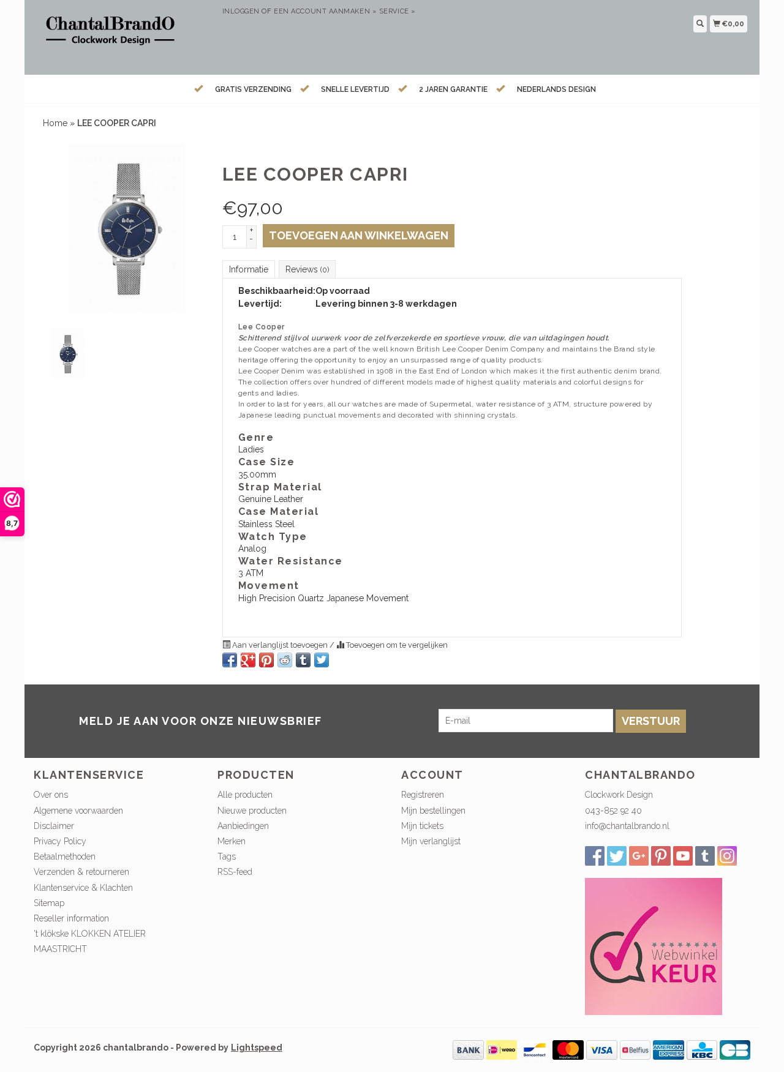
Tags (226, 856)
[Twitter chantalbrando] (617, 856)
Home (55, 123)
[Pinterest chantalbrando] (661, 856)
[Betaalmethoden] (468, 1049)
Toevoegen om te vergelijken (396, 645)
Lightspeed (256, 1047)
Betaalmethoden (65, 856)
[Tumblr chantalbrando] (705, 856)
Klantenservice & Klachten (83, 888)
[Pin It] (266, 660)
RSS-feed (234, 872)
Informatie (248, 269)
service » (397, 11)
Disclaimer (54, 826)
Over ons (51, 795)
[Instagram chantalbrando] (727, 856)
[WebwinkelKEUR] (653, 946)
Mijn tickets (422, 826)
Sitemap (49, 903)
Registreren (422, 795)
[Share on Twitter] (321, 660)
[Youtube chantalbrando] (683, 856)
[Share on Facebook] (229, 660)
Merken (231, 841)
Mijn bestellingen (433, 810)
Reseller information (71, 918)
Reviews (307, 269)
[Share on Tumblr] (303, 660)
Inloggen (241, 11)
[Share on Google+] (248, 660)
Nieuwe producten (252, 810)
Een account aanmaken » (325, 11)
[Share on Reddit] (284, 660)
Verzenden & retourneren (81, 872)
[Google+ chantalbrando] (639, 856)
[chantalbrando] (123, 36)
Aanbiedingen (243, 826)
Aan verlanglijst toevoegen (280, 645)
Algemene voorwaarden (78, 810)
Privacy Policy (60, 841)
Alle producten (245, 795)
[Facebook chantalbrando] (595, 856)
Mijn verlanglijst (431, 841)
